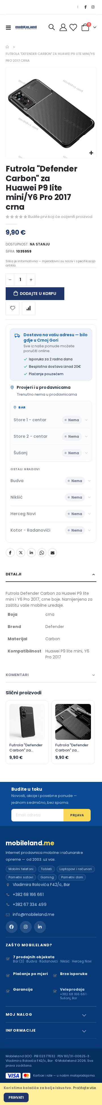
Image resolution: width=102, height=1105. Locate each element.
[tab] (51, 574)
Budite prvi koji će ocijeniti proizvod (60, 216)
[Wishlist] (74, 27)
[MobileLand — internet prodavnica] (26, 27)
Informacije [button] (21, 1030)
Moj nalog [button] (19, 1014)
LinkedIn (31, 552)
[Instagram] (93, 7)
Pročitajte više (84, 1088)
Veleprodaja (72, 989)
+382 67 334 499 (29, 904)
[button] (91, 153)
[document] (51, 1094)
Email (52, 552)
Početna (8, 47)
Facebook (10, 552)
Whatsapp (41, 552)
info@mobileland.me (33, 914)
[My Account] (63, 27)
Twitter (20, 552)
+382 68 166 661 (28, 894)
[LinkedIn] (40, 927)
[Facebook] (85, 7)
